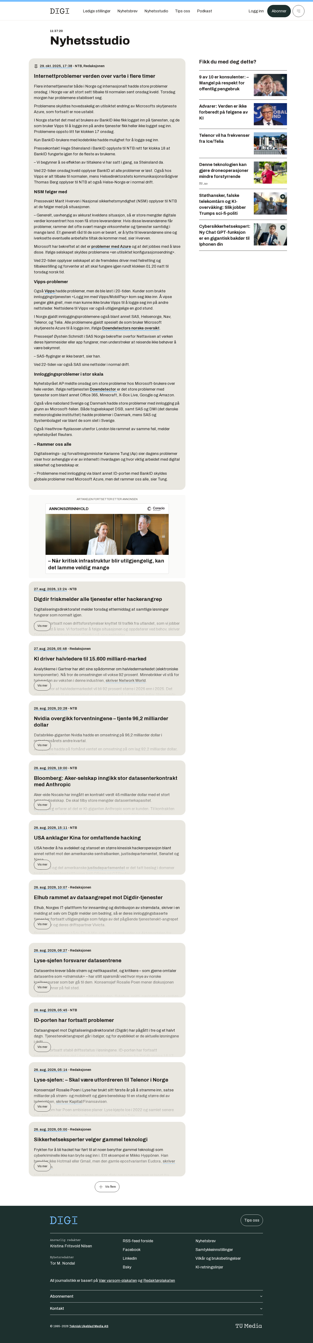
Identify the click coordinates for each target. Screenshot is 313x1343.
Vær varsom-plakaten (118, 1280)
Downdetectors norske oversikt (130, 328)
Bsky (127, 1267)
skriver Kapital (69, 1101)
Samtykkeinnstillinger (214, 1250)
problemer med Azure (111, 246)
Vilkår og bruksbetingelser (218, 1258)
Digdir (145, 1056)
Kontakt (57, 1308)
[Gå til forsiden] (59, 11)
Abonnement (61, 1296)
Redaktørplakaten (159, 1280)
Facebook (132, 1250)
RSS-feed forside (138, 1241)
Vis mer (42, 626)
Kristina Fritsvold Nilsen (71, 1246)
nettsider (117, 635)
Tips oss (251, 1220)
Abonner (279, 11)
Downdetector (103, 389)
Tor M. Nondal (62, 1263)
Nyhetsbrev (205, 1241)
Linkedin (130, 1258)
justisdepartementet (106, 868)
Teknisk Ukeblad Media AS (88, 1326)
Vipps (50, 291)
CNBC (51, 755)
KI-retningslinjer (209, 1267)
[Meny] (298, 11)
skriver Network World (126, 680)
